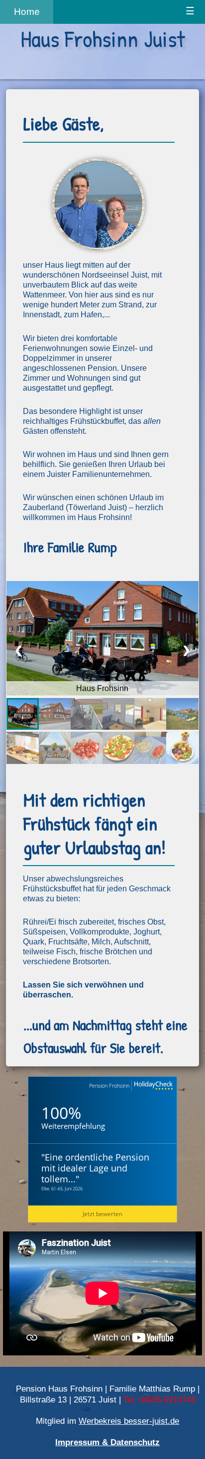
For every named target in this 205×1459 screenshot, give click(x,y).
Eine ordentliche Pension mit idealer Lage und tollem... (95, 1168)
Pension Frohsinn (109, 1085)
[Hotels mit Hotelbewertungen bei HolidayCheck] (152, 1086)
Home (27, 11)
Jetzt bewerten (102, 1214)
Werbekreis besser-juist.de (129, 1421)
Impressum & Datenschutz (107, 1442)
